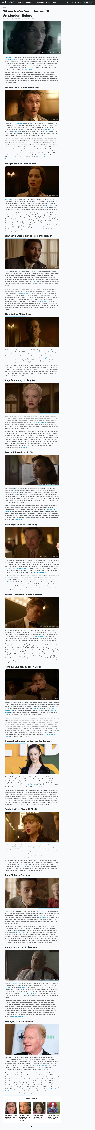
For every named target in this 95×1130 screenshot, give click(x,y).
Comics (54, 2)
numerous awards (20, 932)
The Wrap (22, 987)
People (16, 490)
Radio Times (49, 205)
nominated (23, 293)
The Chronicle (32, 785)
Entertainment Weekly (38, 572)
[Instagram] (72, 2)
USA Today (42, 301)
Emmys (25, 447)
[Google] (78, 2)
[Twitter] (70, 2)
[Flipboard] (75, 2)
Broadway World (44, 1065)
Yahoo (33, 282)
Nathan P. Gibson (9, 19)
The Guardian (37, 709)
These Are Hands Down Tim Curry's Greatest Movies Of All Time (53, 1117)
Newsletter (89, 2)
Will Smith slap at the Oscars (43, 352)
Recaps (47, 2)
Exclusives (20, 2)
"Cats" (25, 864)
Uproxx (16, 711)
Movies (28, 2)
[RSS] (80, 2)
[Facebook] (64, 2)
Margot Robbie (9, 199)
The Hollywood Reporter (38, 422)
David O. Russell (10, 59)
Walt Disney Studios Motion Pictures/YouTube (51, 52)
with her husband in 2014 (49, 227)
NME (17, 227)
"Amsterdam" (9, 57)
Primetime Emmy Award (36, 1073)
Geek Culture (18, 520)
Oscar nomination (29, 993)
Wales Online (17, 131)
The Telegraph (49, 129)
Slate (9, 987)
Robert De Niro (16, 983)
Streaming (40, 2)
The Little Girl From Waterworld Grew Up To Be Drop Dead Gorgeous (24, 1118)
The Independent (17, 1017)
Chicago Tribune (39, 636)
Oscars (30, 656)
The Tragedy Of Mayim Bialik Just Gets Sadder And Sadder (11, 1117)
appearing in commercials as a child (19, 568)
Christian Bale (20, 123)
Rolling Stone (28, 69)
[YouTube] (67, 2)
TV (33, 2)
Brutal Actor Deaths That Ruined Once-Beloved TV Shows (38, 1117)
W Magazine (43, 917)
